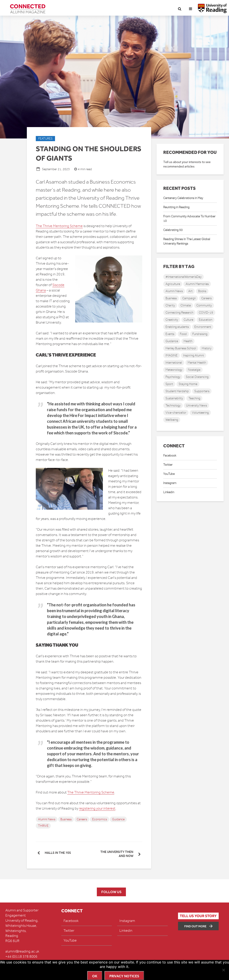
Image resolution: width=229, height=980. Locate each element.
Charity (170, 305)
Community (204, 305)
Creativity (171, 320)
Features (45, 138)
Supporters (201, 391)
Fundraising (199, 334)
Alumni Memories (197, 284)
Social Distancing (197, 377)
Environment (202, 327)
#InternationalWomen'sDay (183, 277)
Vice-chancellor (175, 413)
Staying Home (188, 384)
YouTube (169, 474)
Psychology (172, 377)
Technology (172, 405)
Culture (188, 320)
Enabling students (177, 327)
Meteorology (173, 370)
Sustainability (174, 398)
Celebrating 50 (173, 230)
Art (190, 291)
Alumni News (46, 819)
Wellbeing (171, 420)
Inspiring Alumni (193, 355)
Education (205, 320)
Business (66, 819)
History (206, 348)
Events (169, 334)
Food (183, 334)
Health (188, 341)
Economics (99, 819)
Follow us (111, 892)
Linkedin (168, 492)
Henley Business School (180, 348)
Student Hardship (177, 391)
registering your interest (97, 808)
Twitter (168, 465)
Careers (82, 819)
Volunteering (200, 413)
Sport (169, 384)
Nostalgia (194, 370)
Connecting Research (179, 312)
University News (196, 405)
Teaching (194, 398)
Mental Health (197, 362)
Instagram (169, 483)
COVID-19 (206, 312)
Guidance (118, 819)
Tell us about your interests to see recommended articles (187, 164)
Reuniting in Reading (176, 207)
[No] (223, 970)
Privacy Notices (124, 976)
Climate (185, 305)
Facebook (169, 455)
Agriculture (172, 284)
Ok (94, 976)
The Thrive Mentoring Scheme (59, 226)
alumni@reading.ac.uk (22, 951)
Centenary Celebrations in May (183, 198)
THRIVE (43, 826)
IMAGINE (171, 355)
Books (202, 291)
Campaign (189, 298)
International (173, 362)
